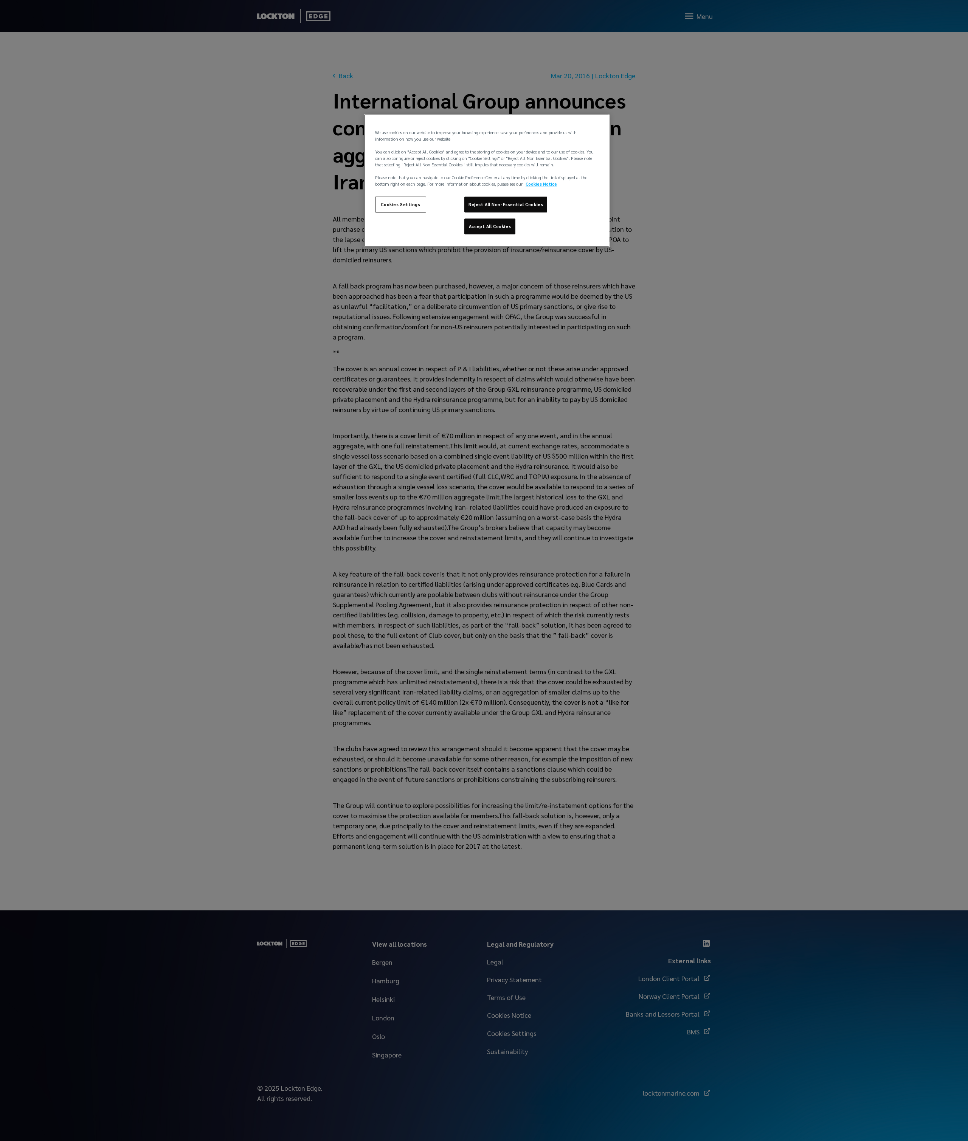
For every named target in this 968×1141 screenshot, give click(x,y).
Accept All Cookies (490, 226)
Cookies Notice (541, 184)
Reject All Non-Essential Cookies (505, 204)
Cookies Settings (400, 204)
